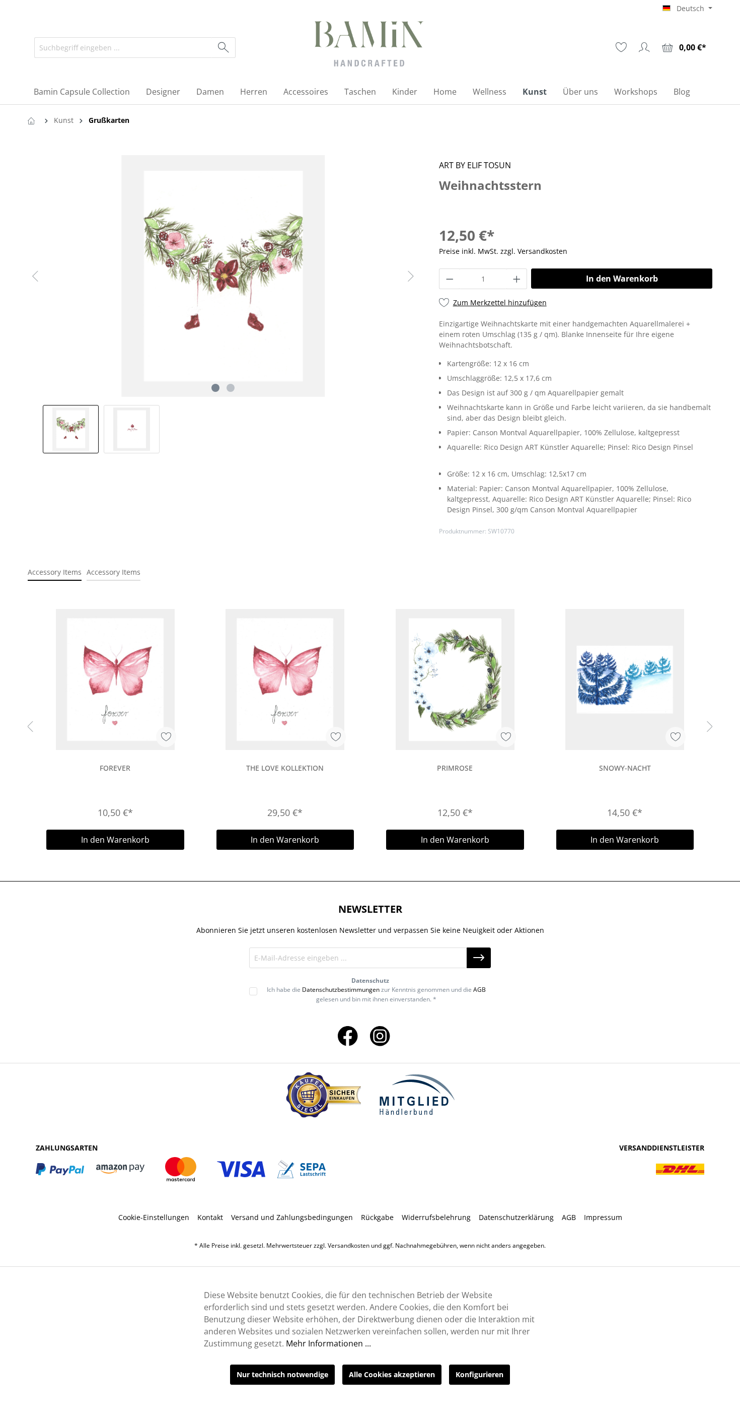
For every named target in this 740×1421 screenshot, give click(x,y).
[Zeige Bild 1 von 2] (215, 388)
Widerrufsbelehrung (436, 1217)
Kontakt (210, 1217)
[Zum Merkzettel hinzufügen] (166, 737)
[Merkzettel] (621, 47)
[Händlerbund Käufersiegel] (323, 1094)
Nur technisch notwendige (282, 1374)
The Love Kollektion (285, 768)
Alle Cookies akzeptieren (392, 1374)
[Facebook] (348, 1035)
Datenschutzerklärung (516, 1217)
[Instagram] (380, 1035)
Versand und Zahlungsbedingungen (292, 1217)
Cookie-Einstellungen (153, 1217)
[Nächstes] (410, 276)
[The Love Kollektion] (285, 679)
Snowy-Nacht (625, 768)
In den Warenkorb (622, 278)
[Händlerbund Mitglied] (417, 1095)
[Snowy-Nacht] (625, 679)
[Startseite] (33, 120)
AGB (479, 989)
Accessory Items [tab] (55, 572)
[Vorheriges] (35, 276)
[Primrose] (455, 679)
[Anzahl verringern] (449, 278)
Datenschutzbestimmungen (341, 989)
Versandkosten (348, 1245)
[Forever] (115, 679)
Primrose (455, 768)
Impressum (603, 1217)
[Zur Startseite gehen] (370, 45)
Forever (115, 768)
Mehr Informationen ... (328, 1343)
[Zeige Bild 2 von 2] (231, 388)
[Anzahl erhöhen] (517, 278)
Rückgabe (377, 1217)
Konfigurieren (479, 1374)
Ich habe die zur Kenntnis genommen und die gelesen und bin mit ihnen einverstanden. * (376, 994)
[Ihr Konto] (644, 47)
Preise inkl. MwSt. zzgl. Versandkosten (503, 251)
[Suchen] (224, 47)
